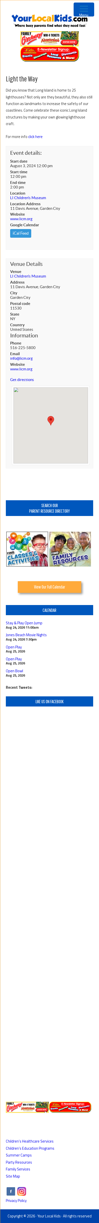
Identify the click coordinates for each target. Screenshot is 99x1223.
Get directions (22, 379)
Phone (15, 343)
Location (17, 193)
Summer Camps (19, 1155)
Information (24, 335)
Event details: (26, 153)
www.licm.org (21, 219)
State (14, 314)
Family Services (18, 1169)
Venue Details (26, 264)
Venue (15, 271)
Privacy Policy (16, 1200)
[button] (50, 420)
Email (15, 354)
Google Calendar (24, 225)
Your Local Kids (49, 1216)
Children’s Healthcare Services (30, 1141)
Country (17, 325)
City (13, 293)
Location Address (25, 204)
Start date (18, 161)
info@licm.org (21, 358)
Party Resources (19, 1162)
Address (17, 282)
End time (18, 182)
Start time (18, 172)
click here (35, 137)
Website (17, 214)
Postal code (20, 303)
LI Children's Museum (28, 198)
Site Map (13, 1176)
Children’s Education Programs (30, 1148)
